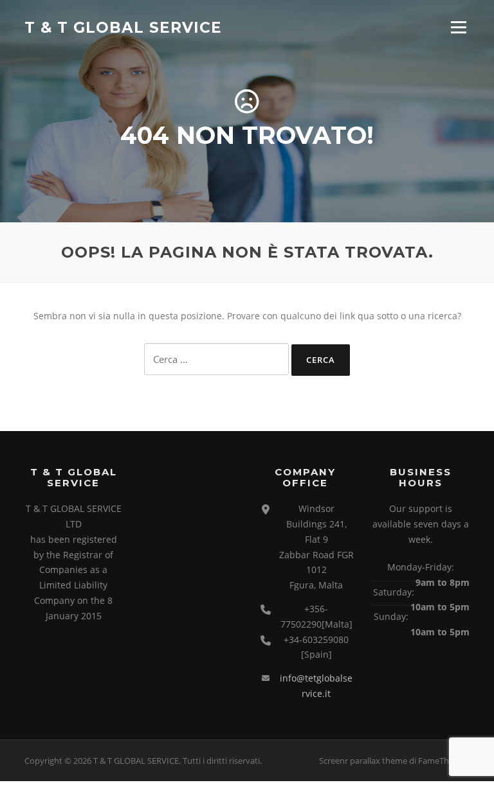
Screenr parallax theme (363, 760)
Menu (458, 27)
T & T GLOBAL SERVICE (123, 27)
